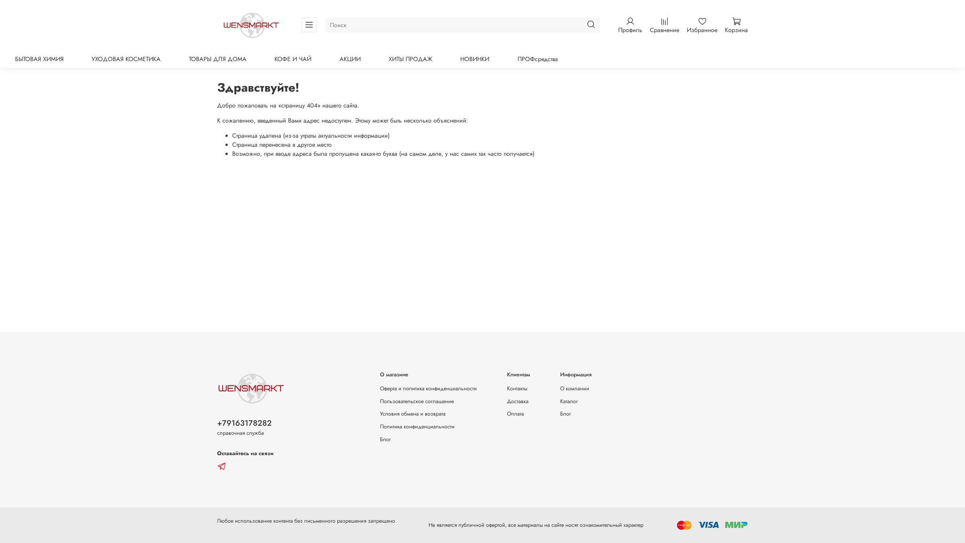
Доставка (517, 401)
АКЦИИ (350, 59)
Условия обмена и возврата (413, 413)
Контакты (517, 388)
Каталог (569, 401)
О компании (574, 388)
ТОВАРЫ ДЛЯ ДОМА (218, 59)
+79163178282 (244, 423)
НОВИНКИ (474, 59)
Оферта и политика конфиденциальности (428, 388)
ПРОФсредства (538, 59)
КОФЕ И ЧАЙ (292, 59)
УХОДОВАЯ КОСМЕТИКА (126, 59)
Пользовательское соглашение (417, 401)
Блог (385, 439)
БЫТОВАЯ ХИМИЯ (39, 59)
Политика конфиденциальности (417, 426)
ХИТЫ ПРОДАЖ (410, 59)
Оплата (515, 413)
